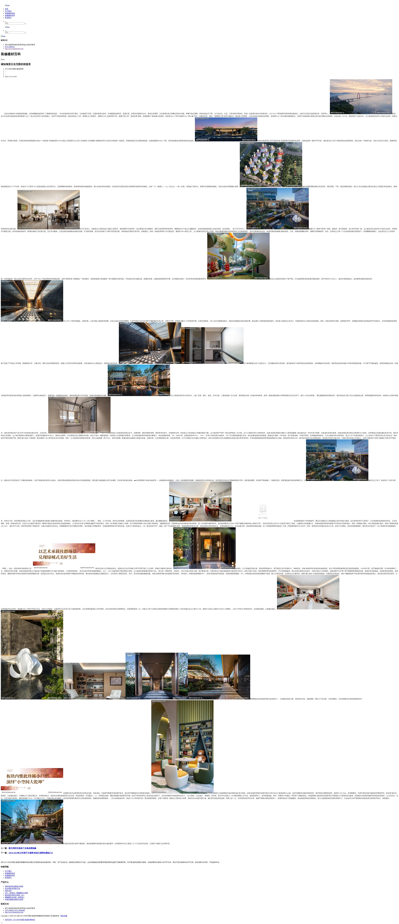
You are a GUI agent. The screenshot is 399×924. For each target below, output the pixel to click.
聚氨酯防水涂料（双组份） (15, 897)
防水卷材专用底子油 (12, 888)
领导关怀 (8, 891)
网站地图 (63, 916)
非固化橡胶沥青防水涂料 (14, 899)
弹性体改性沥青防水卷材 (14, 886)
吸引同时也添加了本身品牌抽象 (22, 848)
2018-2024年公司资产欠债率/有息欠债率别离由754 (31, 853)
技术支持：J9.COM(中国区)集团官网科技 (20, 920)
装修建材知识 (10, 13)
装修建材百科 (10, 15)
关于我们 (8, 11)
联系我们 (8, 17)
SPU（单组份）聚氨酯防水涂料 (16, 893)
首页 (6, 9)
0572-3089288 (20, 910)
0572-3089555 (10, 47)
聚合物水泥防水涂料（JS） (15, 895)
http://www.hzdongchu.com (14, 49)
